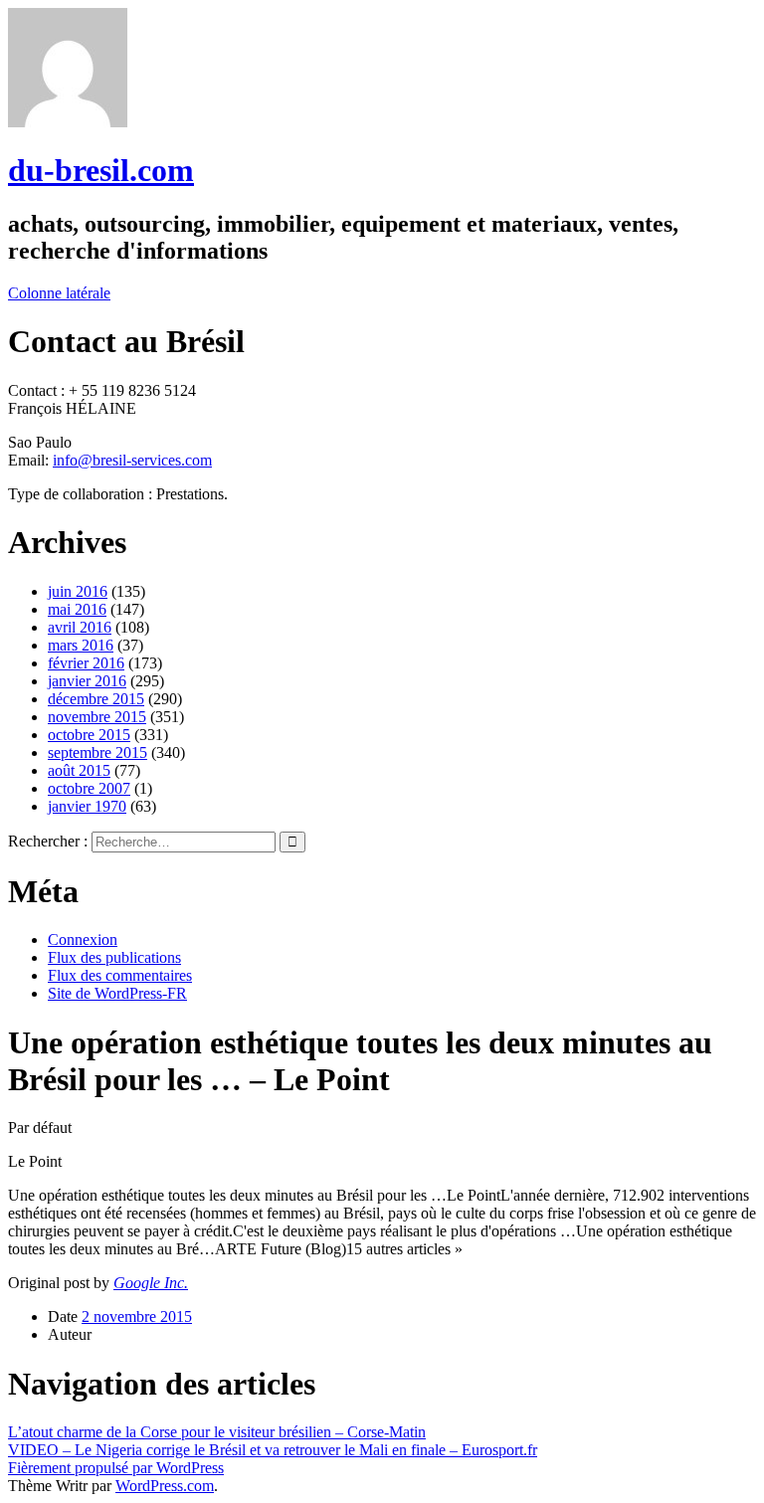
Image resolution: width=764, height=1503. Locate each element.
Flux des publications (114, 957)
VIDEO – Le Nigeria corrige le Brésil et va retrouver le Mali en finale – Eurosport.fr (272, 1449)
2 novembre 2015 (137, 1316)
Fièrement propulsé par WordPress (116, 1467)
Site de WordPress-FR (117, 993)
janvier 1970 (87, 806)
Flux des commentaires (120, 975)
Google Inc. (150, 1282)
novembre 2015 (97, 716)
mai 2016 (77, 609)
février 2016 (86, 663)
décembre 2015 (96, 698)
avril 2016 (79, 627)
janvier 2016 (87, 680)
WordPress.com (164, 1485)
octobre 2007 (89, 788)
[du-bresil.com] (67, 121)
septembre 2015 (97, 752)
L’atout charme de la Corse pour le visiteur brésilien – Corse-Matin (217, 1431)
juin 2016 (77, 591)
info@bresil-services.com (132, 460)
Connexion (82, 939)
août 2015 (79, 770)
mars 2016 (80, 645)
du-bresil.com (101, 170)
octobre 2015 (89, 734)
